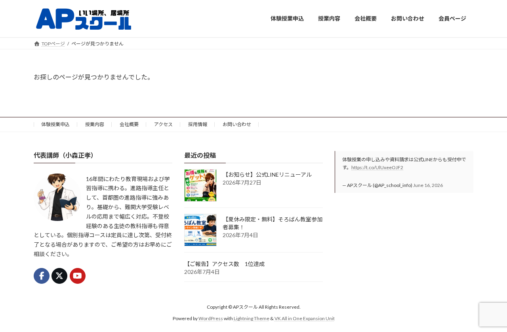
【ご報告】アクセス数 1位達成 (224, 263)
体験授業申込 (55, 124)
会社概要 (129, 124)
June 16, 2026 (428, 185)
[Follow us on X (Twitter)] (59, 276)
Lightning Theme (251, 318)
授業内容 (94, 124)
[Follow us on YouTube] (78, 276)
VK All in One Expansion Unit (304, 318)
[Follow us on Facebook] (42, 276)
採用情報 (197, 124)
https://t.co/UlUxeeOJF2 (377, 167)
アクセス (163, 124)
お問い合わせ (237, 124)
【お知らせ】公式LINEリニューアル (267, 174)
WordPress (210, 318)
